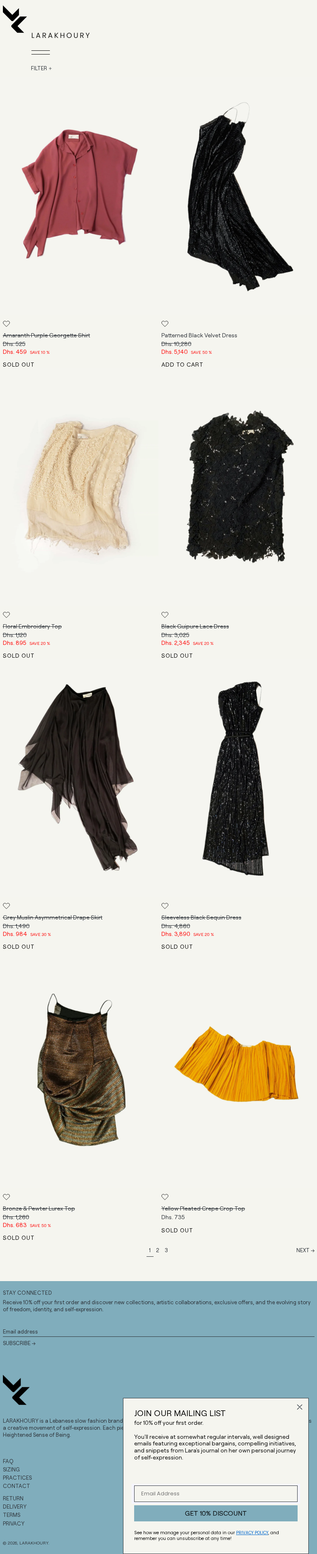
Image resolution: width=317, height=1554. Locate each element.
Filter (39, 68)
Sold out (19, 364)
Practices (17, 1477)
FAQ (8, 1461)
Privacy (13, 1523)
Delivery (14, 1506)
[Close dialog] (299, 1407)
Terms (11, 1514)
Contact (16, 1486)
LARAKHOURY (33, 1543)
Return (13, 1498)
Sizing (11, 1469)
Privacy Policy (252, 1533)
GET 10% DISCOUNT (216, 1513)
